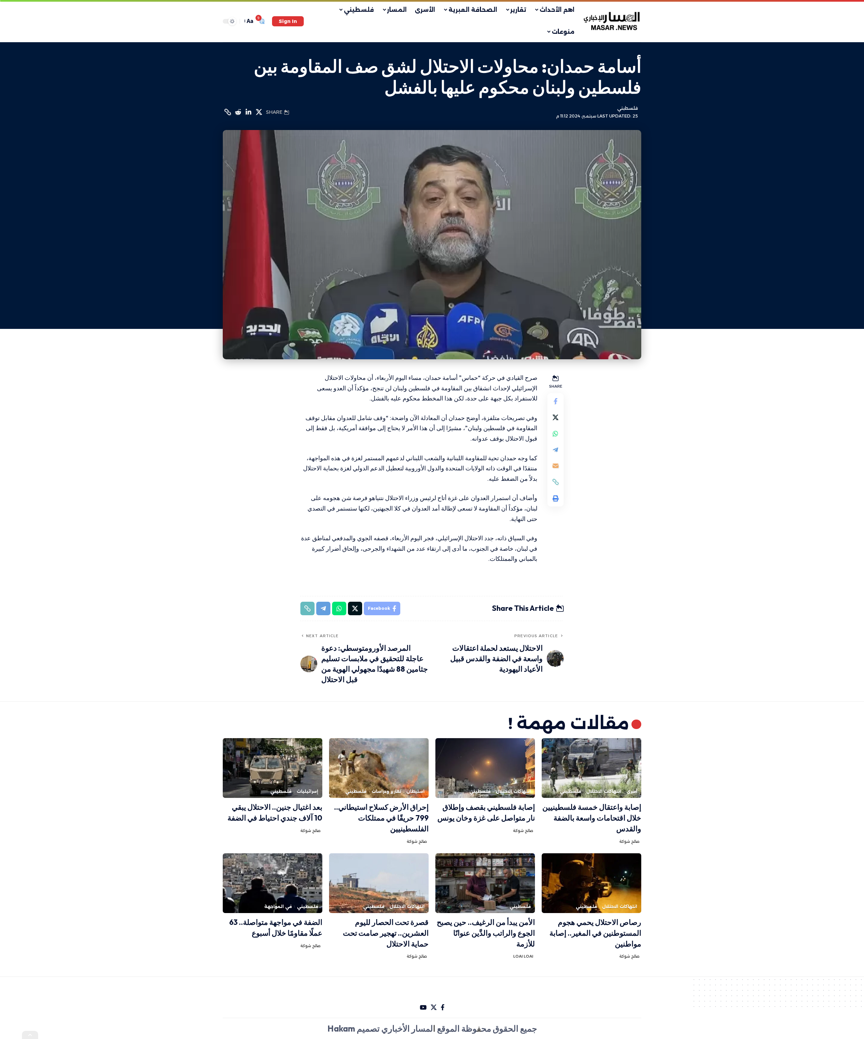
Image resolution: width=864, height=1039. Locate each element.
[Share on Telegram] (555, 449)
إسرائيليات (307, 791)
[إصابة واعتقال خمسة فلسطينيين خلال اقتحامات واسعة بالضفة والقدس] (591, 768)
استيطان (415, 791)
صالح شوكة (629, 841)
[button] (288, 21)
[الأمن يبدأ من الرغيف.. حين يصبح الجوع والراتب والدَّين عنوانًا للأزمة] (485, 883)
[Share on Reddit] (238, 112)
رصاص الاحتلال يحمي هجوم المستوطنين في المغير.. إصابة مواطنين (595, 933)
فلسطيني (627, 108)
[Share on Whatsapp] (555, 433)
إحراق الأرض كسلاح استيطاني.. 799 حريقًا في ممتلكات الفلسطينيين (381, 817)
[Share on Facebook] (555, 401)
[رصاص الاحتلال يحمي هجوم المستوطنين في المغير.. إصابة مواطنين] (591, 883)
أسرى (631, 791)
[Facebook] (442, 1007)
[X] (433, 1007)
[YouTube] (423, 1007)
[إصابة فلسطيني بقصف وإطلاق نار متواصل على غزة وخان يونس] (485, 768)
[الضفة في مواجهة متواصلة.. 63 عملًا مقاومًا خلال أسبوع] (272, 883)
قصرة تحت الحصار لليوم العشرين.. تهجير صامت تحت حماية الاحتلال (386, 933)
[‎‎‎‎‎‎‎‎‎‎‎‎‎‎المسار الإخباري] (612, 21)
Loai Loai (523, 956)
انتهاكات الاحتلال (603, 791)
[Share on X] (259, 112)
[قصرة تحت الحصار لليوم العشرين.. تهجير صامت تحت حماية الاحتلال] (379, 883)
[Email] (555, 466)
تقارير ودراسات (386, 791)
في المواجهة (278, 906)
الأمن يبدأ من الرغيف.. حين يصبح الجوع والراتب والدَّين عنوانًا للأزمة (486, 933)
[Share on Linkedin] (248, 112)
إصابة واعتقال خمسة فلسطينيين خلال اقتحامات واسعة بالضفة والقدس (591, 817)
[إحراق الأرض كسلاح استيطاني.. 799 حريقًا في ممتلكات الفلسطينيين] (379, 768)
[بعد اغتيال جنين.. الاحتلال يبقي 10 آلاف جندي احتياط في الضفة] (272, 768)
